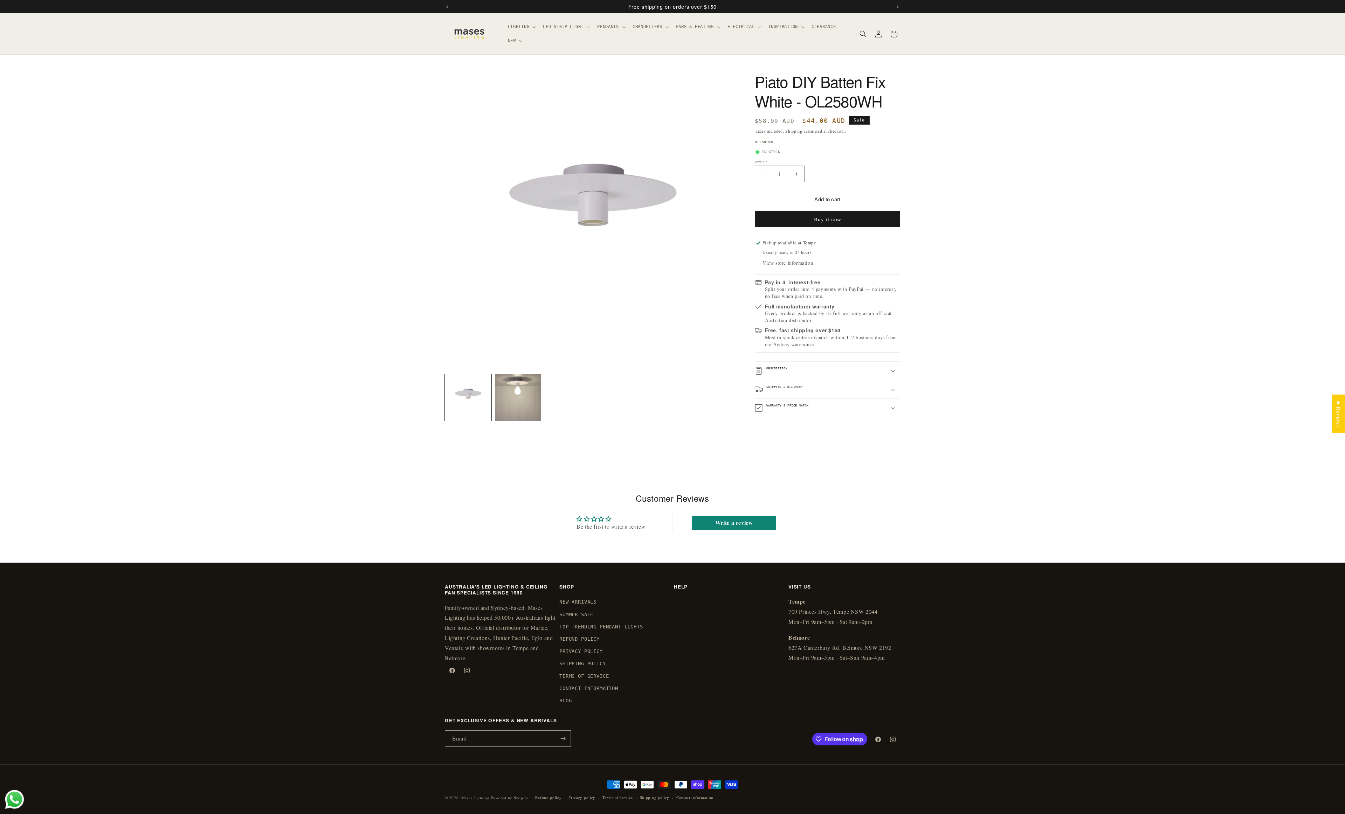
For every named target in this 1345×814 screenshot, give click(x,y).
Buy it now (827, 219)
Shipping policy (655, 797)
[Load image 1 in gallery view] (468, 397)
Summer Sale (576, 614)
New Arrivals (577, 602)
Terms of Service (584, 676)
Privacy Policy (581, 651)
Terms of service (617, 797)
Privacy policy (581, 797)
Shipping (793, 131)
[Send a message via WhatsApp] (15, 799)
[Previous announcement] (447, 6)
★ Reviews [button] (1338, 413)
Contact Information (588, 688)
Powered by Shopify (510, 797)
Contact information (694, 797)
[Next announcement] (897, 6)
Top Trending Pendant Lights (601, 626)
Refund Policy (579, 639)
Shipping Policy (582, 663)
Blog (565, 700)
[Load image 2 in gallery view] (518, 397)
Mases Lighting (475, 797)
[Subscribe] (563, 738)
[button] (521, 27)
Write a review (734, 523)
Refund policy (548, 797)
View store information (788, 262)
